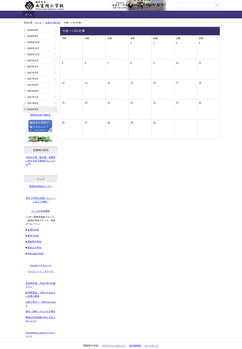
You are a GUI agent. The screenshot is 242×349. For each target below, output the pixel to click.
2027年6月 (32, 91)
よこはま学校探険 (40, 211)
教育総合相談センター (40, 186)
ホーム (28, 14)
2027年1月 (32, 60)
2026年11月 (33, 48)
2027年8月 (32, 103)
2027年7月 (32, 97)
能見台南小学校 (35, 253)
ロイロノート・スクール (41, 271)
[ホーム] (100, 5)
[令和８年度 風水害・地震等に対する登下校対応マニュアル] (29, 164)
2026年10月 (33, 42)
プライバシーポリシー (113, 345)
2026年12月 (33, 54)
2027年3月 (32, 72)
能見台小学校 (34, 247)
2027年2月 (32, 66)
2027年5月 (32, 85)
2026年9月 (32, 36)
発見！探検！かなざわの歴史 (40, 311)
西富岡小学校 (34, 241)
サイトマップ (152, 345)
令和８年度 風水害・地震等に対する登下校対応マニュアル (40, 161)
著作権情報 (135, 345)
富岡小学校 (33, 235)
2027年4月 (32, 78)
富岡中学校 (33, 229)
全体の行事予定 (52, 22)
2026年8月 (32, 30)
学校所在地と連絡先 (40, 115)
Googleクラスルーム (41, 265)
